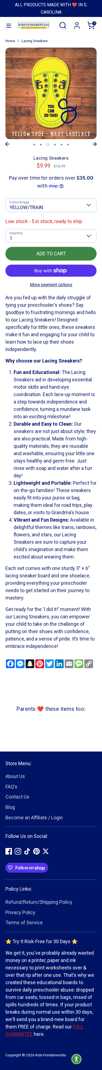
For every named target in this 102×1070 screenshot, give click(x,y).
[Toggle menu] (6, 25)
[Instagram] (18, 851)
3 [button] (48, 144)
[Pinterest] (36, 851)
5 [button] (61, 144)
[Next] (95, 144)
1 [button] (34, 144)
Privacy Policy (20, 912)
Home (10, 41)
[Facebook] (8, 851)
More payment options (51, 284)
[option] (51, 93)
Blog (10, 807)
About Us (15, 776)
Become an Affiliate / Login (34, 817)
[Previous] (7, 144)
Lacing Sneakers (34, 41)
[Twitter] (45, 851)
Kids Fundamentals (50, 1055)
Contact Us (17, 797)
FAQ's (11, 787)
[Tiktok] (27, 851)
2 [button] (41, 144)
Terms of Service (24, 922)
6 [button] (68, 144)
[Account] (77, 24)
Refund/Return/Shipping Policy (38, 902)
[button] (76, 1059)
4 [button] (55, 144)
